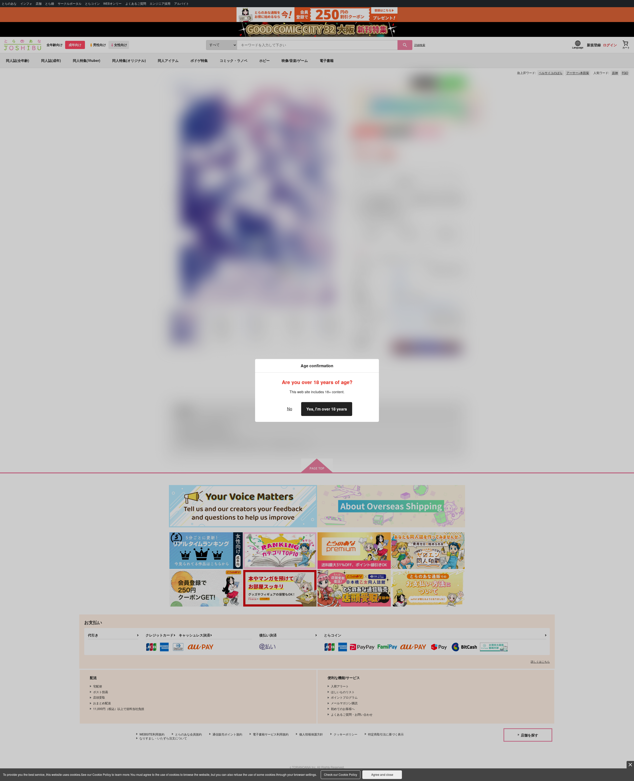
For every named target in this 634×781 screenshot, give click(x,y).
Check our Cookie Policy (340, 774)
